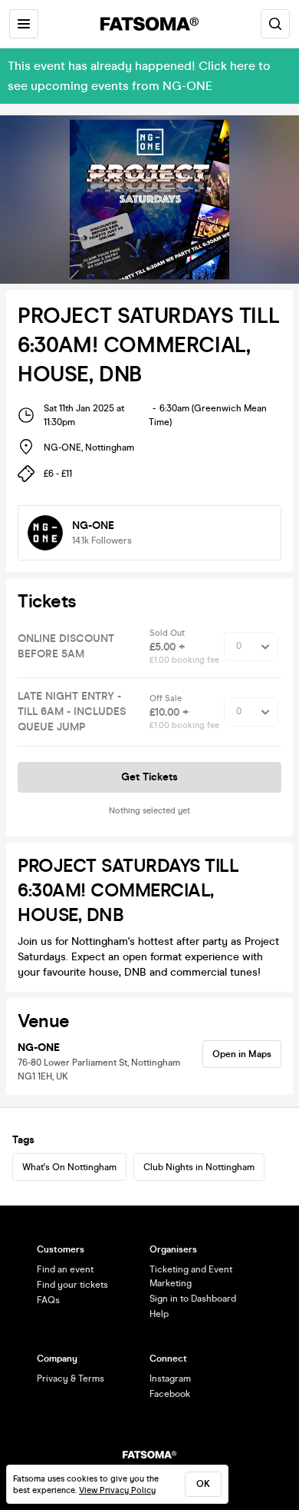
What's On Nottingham (69, 1167)
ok (203, 1483)
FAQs (48, 1300)
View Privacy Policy (117, 1490)
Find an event (65, 1269)
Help (159, 1314)
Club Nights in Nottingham (199, 1167)
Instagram (170, 1378)
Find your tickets (72, 1284)
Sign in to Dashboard (193, 1298)
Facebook (170, 1394)
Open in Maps (241, 1054)
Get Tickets (149, 776)
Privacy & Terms (70, 1378)
